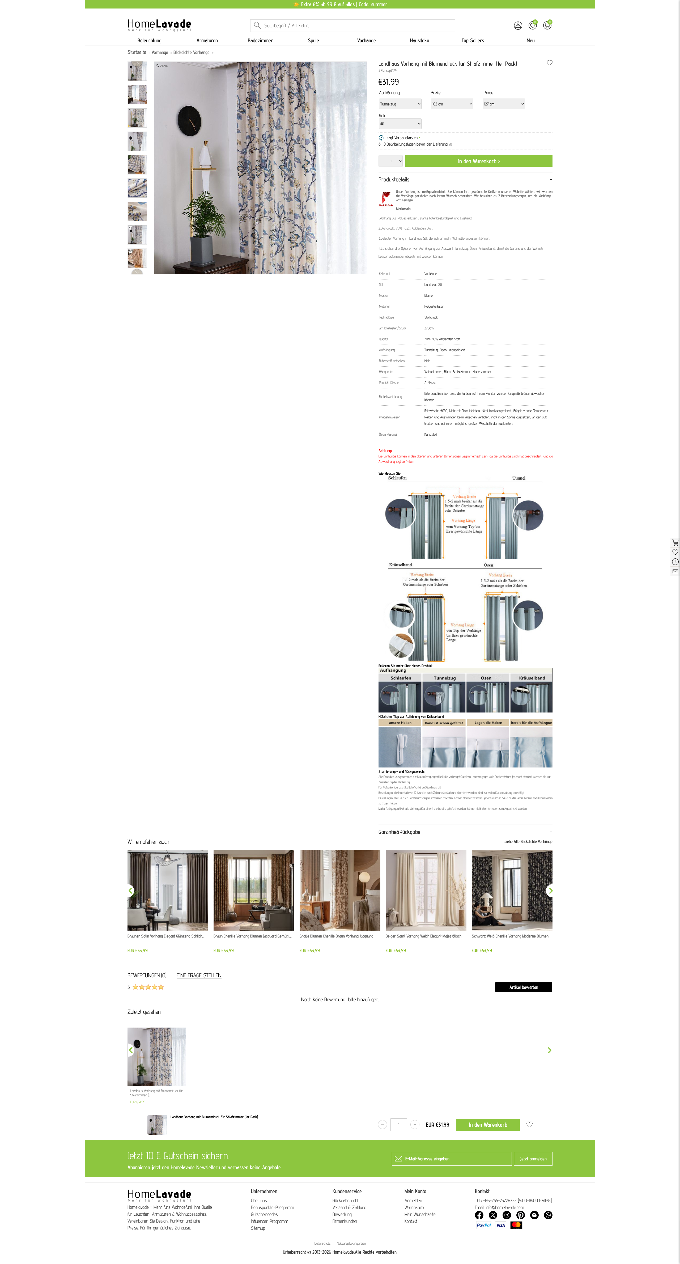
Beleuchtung (150, 40)
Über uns (259, 1200)
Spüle (313, 40)
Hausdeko (419, 40)
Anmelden (413, 1200)
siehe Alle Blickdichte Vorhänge (528, 841)
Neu (531, 40)
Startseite (137, 52)
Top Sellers (473, 40)
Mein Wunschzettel (420, 1214)
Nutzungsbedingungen (351, 1243)
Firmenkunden (345, 1221)
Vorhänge (366, 40)
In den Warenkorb (488, 1124)
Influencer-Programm (269, 1221)
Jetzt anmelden (533, 1158)
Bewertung (342, 1214)
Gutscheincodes (264, 1214)
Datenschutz (322, 1243)
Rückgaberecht (345, 1200)
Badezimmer (260, 40)
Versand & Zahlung (349, 1207)
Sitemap (258, 1228)
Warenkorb (414, 1207)
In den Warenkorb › (479, 161)
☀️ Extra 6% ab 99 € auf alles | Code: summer (340, 4)
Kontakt (411, 1221)
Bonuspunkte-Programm (272, 1207)
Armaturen (207, 40)
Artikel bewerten (523, 987)
